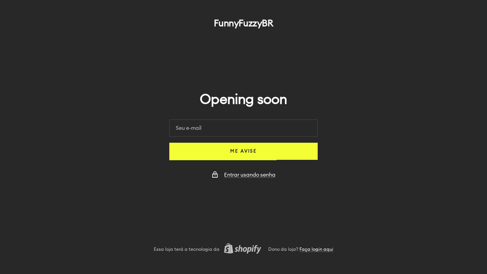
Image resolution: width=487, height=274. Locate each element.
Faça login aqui (316, 249)
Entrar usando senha (249, 175)
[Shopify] (240, 249)
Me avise (243, 151)
